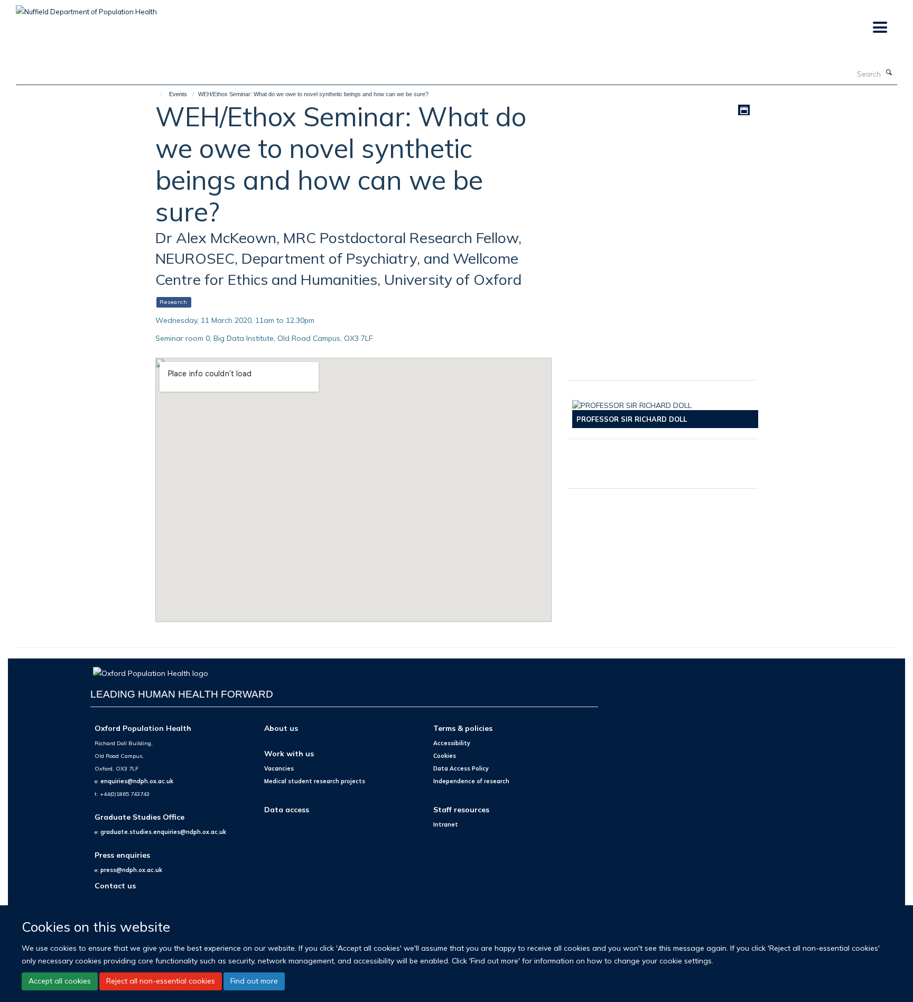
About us (281, 727)
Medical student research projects (314, 781)
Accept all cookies (60, 981)
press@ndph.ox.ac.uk (131, 870)
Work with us (289, 753)
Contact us (115, 885)
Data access (286, 809)
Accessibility (451, 743)
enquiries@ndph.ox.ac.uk (136, 781)
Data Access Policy (461, 768)
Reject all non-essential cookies (160, 981)
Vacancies (279, 768)
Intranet (445, 824)
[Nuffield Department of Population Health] (86, 8)
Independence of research (471, 781)
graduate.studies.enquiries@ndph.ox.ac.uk (163, 832)
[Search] (889, 73)
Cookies (444, 755)
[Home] (156, 94)
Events (178, 94)
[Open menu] (879, 28)
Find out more (254, 981)
